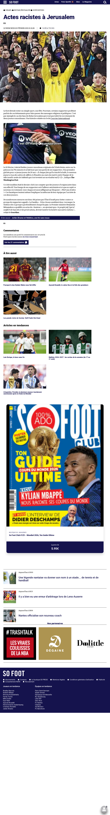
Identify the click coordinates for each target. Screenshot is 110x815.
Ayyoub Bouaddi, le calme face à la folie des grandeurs (69, 258)
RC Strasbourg (40, 697)
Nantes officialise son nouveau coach (17, 608)
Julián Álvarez (8, 709)
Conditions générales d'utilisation (82, 680)
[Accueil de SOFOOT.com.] (30, 2)
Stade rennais (40, 693)
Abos (78, 2)
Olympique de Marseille (43, 695)
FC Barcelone (40, 709)
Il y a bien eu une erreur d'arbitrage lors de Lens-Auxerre (24, 589)
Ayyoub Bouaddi (9, 703)
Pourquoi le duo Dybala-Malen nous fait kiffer (20, 258)
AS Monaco (39, 707)
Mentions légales (59, 680)
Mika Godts (7, 699)
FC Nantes (39, 703)
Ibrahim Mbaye (8, 693)
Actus (57, 2)
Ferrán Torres (8, 697)
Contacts (23, 680)
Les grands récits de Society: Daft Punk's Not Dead (22, 291)
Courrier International (60, 118)
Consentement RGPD (12, 682)
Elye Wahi (6, 701)
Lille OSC (38, 699)
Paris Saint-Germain (42, 691)
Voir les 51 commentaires (14, 242)
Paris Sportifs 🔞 (67, 2)
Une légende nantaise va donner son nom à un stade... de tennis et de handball (32, 570)
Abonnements (10, 680)
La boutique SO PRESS (39, 680)
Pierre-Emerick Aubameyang (13, 705)
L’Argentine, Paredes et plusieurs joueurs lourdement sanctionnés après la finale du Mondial (23, 366)
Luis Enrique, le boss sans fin (14, 331)
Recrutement (29, 682)
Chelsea (38, 705)
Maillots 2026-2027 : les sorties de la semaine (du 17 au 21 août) (70, 332)
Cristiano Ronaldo (9, 707)
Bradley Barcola (8, 691)
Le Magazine (87, 2)
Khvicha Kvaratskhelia (11, 695)
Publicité (102, 680)
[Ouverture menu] (5, 2)
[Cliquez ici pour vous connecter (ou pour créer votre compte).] (104, 809)
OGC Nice (38, 701)
